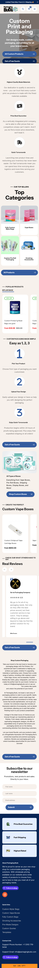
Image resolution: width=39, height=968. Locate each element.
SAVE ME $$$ (19, 502)
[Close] (37, 456)
